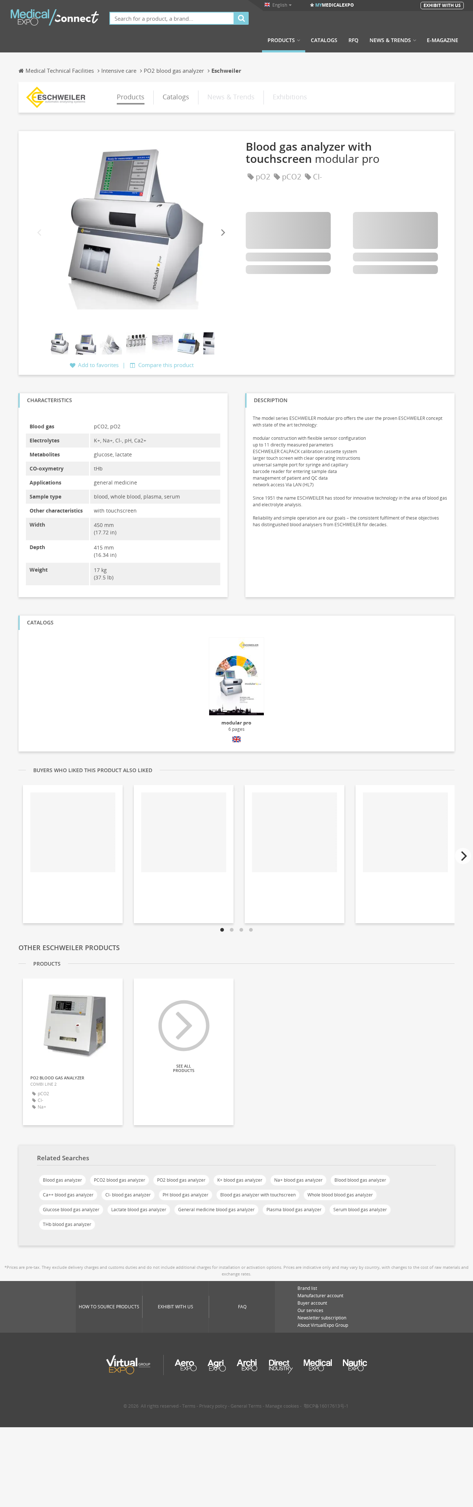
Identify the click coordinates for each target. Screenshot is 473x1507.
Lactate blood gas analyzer (138, 1209)
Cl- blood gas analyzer (128, 1195)
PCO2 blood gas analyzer (119, 1180)
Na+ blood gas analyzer (298, 1180)
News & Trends (390, 40)
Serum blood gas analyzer (360, 1209)
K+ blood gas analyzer (239, 1180)
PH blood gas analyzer (185, 1195)
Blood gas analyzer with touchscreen (258, 1195)
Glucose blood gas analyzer (71, 1209)
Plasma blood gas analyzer (293, 1209)
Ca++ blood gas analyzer (68, 1195)
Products (281, 40)
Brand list (307, 1288)
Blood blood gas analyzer (360, 1180)
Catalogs (324, 40)
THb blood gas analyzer (67, 1224)
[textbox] (171, 18)
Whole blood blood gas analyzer (340, 1195)
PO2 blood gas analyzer (181, 1180)
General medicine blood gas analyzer (216, 1209)
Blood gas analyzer (62, 1180)
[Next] (222, 233)
